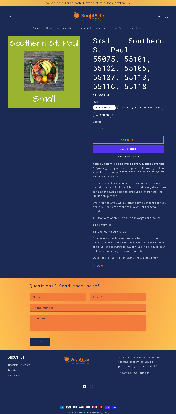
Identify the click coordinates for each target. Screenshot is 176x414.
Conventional (104, 107)
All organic (102, 114)
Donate (12, 370)
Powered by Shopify (100, 413)
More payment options (128, 156)
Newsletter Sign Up (19, 364)
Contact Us (14, 375)
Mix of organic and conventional (140, 107)
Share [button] (100, 265)
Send (39, 341)
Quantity (97, 121)
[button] (11, 16)
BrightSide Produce (82, 413)
